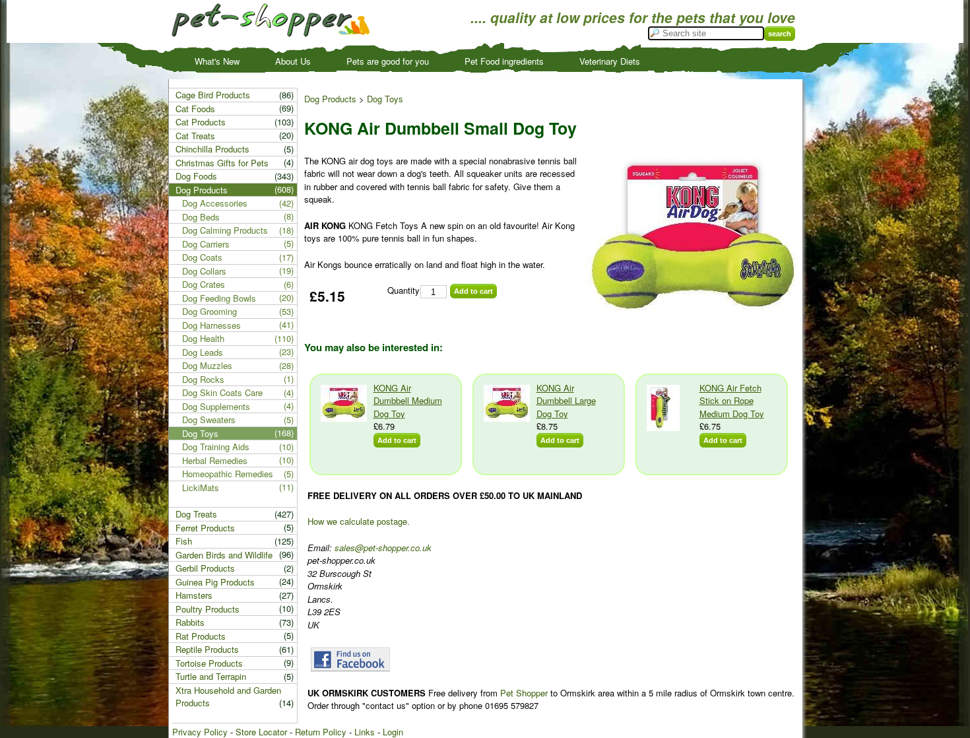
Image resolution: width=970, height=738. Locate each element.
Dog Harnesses (211, 325)
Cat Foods (195, 108)
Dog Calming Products (225, 230)
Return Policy (320, 731)
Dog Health (203, 338)
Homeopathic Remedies (227, 473)
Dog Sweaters (209, 419)
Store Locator (261, 731)
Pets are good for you (387, 61)
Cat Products (201, 122)
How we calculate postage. (358, 521)
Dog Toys (385, 98)
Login (393, 731)
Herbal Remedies (214, 460)
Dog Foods (196, 176)
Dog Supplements (216, 406)
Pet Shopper (524, 693)
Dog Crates (203, 284)
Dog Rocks (203, 379)
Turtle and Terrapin (211, 676)
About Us (293, 61)
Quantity (403, 290)
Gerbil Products (205, 568)
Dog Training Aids (215, 446)
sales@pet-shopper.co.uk (383, 547)
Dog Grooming (209, 311)
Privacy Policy (200, 731)
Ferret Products (205, 527)
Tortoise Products (209, 663)
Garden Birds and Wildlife (224, 555)
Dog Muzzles (207, 365)
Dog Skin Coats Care (222, 392)
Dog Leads (202, 352)
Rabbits (190, 622)
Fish (184, 541)
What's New (217, 61)
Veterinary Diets (609, 61)
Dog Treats (196, 514)
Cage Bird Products (213, 94)
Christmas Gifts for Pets (222, 162)
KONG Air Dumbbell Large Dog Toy (566, 401)
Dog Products (330, 98)
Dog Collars (204, 271)
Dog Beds (201, 217)
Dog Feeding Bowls (219, 298)
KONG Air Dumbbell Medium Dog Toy (407, 401)
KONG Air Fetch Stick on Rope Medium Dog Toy (731, 401)
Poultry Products (208, 609)
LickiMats (200, 487)
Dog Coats (202, 257)
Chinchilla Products (212, 149)
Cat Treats (195, 135)
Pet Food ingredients (504, 61)
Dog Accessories (214, 203)
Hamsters (194, 595)
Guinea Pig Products (215, 582)
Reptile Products (207, 649)
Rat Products (201, 636)
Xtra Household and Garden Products (228, 697)
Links (364, 731)
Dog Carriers (206, 244)
